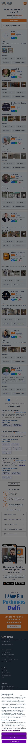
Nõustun (14, 734)
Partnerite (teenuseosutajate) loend (10, 730)
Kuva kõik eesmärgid (14, 741)
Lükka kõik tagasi (14, 738)
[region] (14, 717)
